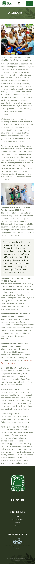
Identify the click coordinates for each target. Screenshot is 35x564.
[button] (19, 3)
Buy (29, 3)
